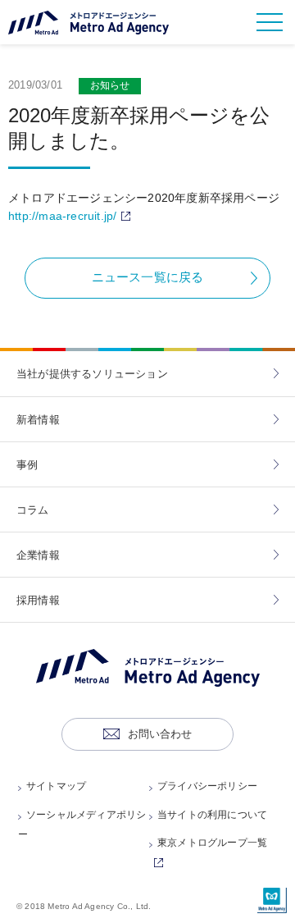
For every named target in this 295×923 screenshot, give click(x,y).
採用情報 (38, 600)
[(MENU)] (269, 22)
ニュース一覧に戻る (148, 277)
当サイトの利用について (212, 814)
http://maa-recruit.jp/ (71, 215)
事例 (27, 465)
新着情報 (38, 420)
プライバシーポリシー (207, 786)
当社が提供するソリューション (92, 374)
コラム (32, 510)
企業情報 (38, 555)
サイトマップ (56, 786)
